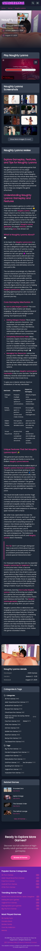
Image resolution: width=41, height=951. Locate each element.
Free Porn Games (12, 721)
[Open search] (33, 3)
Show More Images (20, 139)
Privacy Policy (13, 942)
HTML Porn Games (12, 724)
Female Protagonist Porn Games (17, 752)
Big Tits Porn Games (13, 749)
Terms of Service (24, 942)
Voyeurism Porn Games (14, 773)
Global (27, 721)
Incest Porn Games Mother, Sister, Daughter (18, 897)
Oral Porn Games (12, 762)
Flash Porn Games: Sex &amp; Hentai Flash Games (20, 717)
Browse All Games (20, 857)
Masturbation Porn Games (15, 759)
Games (10, 8)
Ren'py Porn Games (13, 738)
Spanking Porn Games (14, 766)
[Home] (13, 3)
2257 (5, 942)
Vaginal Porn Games (13, 769)
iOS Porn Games (12, 728)
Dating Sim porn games (10, 900)
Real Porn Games (12, 735)
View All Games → (20, 819)
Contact (34, 942)
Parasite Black (7, 921)
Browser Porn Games (13, 709)
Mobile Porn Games (13, 731)
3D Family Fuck (7, 918)
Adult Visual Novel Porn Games (17, 702)
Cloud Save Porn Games (14, 712)
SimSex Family (7, 924)
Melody (4, 930)
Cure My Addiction (8, 927)
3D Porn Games (12, 699)
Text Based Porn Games (14, 742)
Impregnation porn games (11, 906)
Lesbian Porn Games (13, 756)
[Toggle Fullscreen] (35, 62)
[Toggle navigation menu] (37, 3)
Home (4, 8)
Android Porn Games (13, 706)
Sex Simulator (29, 762)
